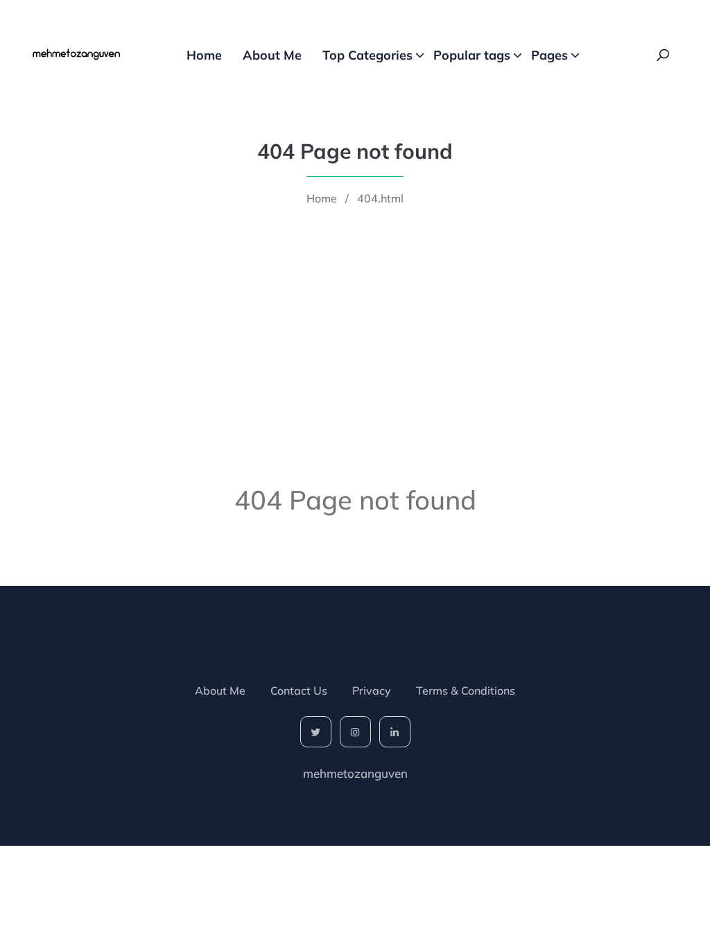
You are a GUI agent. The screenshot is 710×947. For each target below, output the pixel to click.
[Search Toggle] (662, 55)
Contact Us (298, 690)
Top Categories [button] (367, 55)
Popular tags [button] (471, 55)
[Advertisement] (355, 317)
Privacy (371, 690)
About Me (272, 55)
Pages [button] (549, 55)
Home (204, 55)
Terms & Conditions (465, 690)
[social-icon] (315, 731)
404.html (380, 198)
